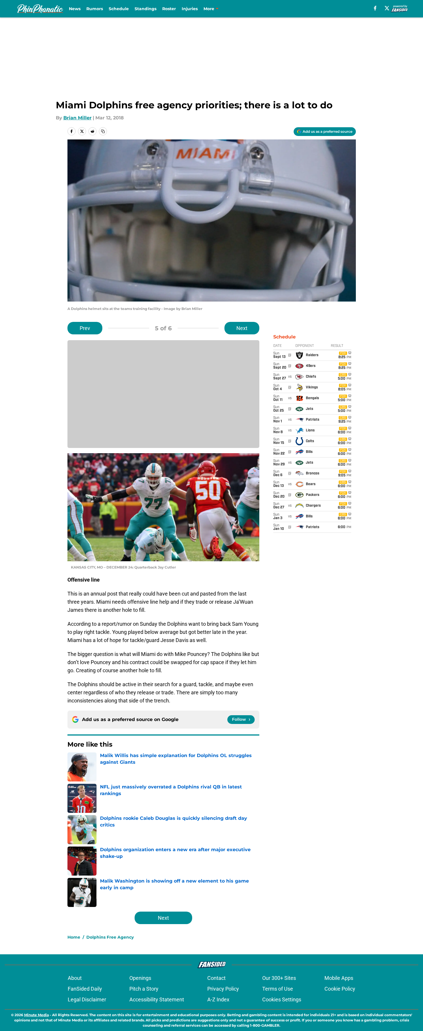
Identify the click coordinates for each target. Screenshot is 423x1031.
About (75, 978)
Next (241, 328)
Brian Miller (77, 118)
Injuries (190, 8)
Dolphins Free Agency (110, 937)
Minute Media (36, 1015)
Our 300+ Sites (279, 978)
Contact (216, 978)
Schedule (119, 8)
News (75, 8)
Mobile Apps (338, 978)
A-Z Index (218, 999)
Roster (169, 8)
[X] (387, 8)
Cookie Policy (339, 989)
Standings (145, 8)
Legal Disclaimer (87, 999)
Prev (85, 328)
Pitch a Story (143, 989)
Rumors (94, 8)
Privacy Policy (223, 989)
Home (73, 937)
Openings (140, 978)
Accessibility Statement (156, 999)
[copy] (103, 131)
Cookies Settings (281, 999)
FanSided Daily (85, 989)
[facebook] (375, 8)
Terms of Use (277, 989)
